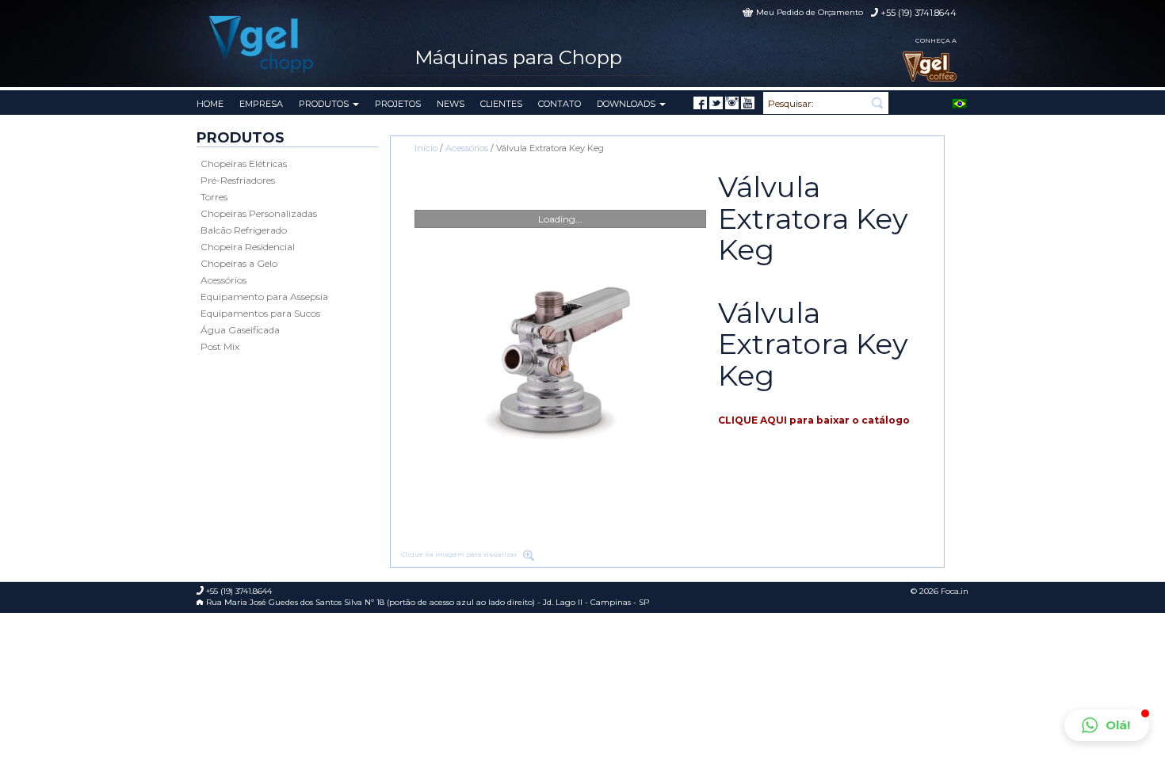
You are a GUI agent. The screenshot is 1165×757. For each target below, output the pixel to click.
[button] (1106, 725)
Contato (559, 103)
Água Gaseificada (240, 330)
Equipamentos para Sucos (260, 313)
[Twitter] (716, 103)
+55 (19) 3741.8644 (918, 12)
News (450, 103)
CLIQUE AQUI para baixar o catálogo (814, 420)
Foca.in (954, 591)
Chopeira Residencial (248, 247)
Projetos (398, 103)
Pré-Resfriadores (238, 180)
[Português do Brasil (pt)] (960, 102)
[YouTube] (747, 103)
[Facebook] (700, 103)
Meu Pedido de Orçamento (809, 12)
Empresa (261, 103)
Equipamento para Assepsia (264, 296)
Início (425, 148)
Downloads (627, 103)
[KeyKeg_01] (560, 358)
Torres (214, 197)
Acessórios (223, 280)
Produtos (325, 103)
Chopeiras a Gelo (239, 263)
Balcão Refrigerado (244, 230)
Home (210, 103)
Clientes (501, 103)
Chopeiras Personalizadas (259, 213)
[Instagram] (732, 103)
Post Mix (220, 346)
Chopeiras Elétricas (244, 163)
